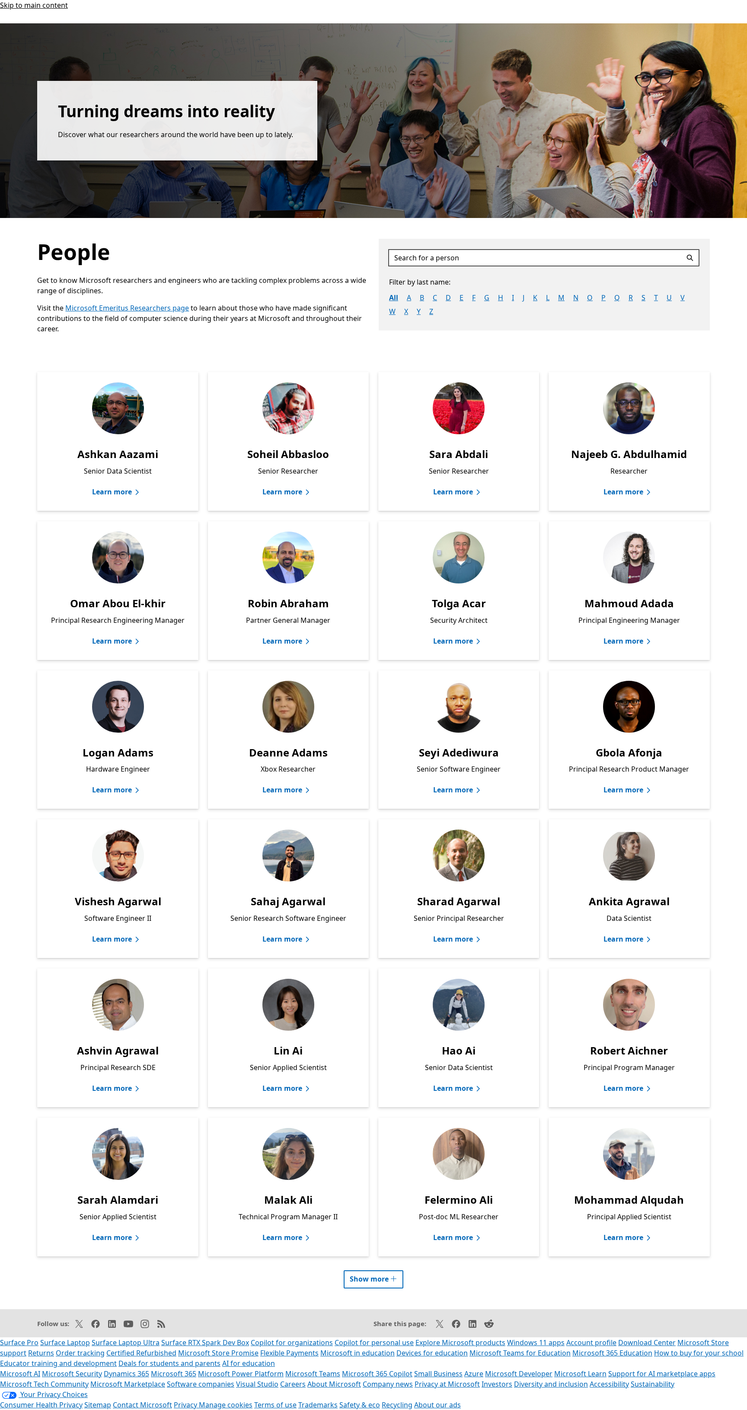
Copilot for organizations (292, 1342)
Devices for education (432, 1353)
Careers (293, 1384)
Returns (41, 1353)
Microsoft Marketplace (127, 1384)
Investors (497, 1384)
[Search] (691, 257)
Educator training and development (58, 1363)
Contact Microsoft (142, 1405)
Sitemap (97, 1405)
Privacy (186, 1405)
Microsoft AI (20, 1373)
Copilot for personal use (374, 1342)
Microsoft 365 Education (612, 1353)
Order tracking (80, 1353)
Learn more (112, 492)
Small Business (438, 1373)
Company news (388, 1384)
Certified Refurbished (141, 1353)
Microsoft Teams (312, 1373)
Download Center (647, 1342)
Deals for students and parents (169, 1363)
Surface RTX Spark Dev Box (205, 1342)
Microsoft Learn (580, 1373)
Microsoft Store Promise (218, 1353)
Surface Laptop (65, 1342)
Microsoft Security (72, 1373)
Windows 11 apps (536, 1342)
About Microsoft (334, 1384)
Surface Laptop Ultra (126, 1342)
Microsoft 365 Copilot (377, 1373)
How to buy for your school (699, 1353)
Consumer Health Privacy (41, 1405)
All (393, 297)
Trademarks (318, 1405)
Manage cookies (225, 1405)
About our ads (437, 1405)
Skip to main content (34, 5)
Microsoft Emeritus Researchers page (127, 308)
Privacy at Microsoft (447, 1384)
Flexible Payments (289, 1353)
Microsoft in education (357, 1353)
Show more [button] (376, 1277)
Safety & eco (359, 1405)
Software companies (200, 1384)
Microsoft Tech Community (44, 1384)
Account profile (591, 1342)
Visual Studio (257, 1384)
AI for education (248, 1363)
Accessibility (609, 1384)
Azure (473, 1373)
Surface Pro (19, 1342)
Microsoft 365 (173, 1373)
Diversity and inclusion (551, 1384)
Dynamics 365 (126, 1373)
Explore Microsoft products (460, 1342)
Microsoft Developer (518, 1373)
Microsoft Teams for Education (520, 1353)
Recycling (397, 1405)
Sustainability (652, 1384)
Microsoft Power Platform (241, 1373)
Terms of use (275, 1405)
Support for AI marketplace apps (661, 1373)
